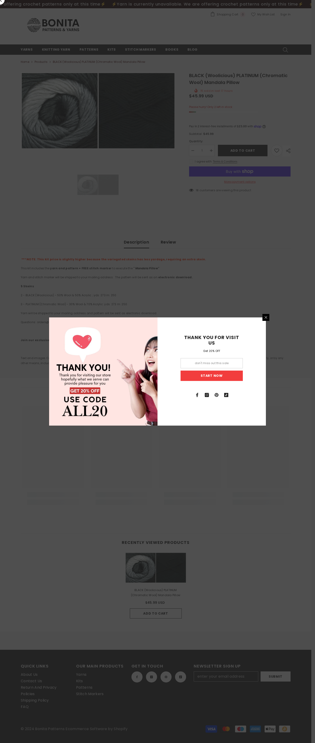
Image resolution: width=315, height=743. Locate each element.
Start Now (212, 375)
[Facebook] (197, 395)
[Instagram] (207, 395)
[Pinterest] (216, 395)
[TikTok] (226, 395)
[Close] (265, 317)
